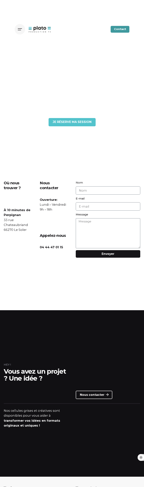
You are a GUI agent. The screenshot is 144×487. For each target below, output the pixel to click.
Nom (79, 182)
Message (82, 214)
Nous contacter (92, 395)
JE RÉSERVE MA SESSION (72, 122)
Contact (120, 29)
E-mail (80, 198)
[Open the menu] (20, 29)
